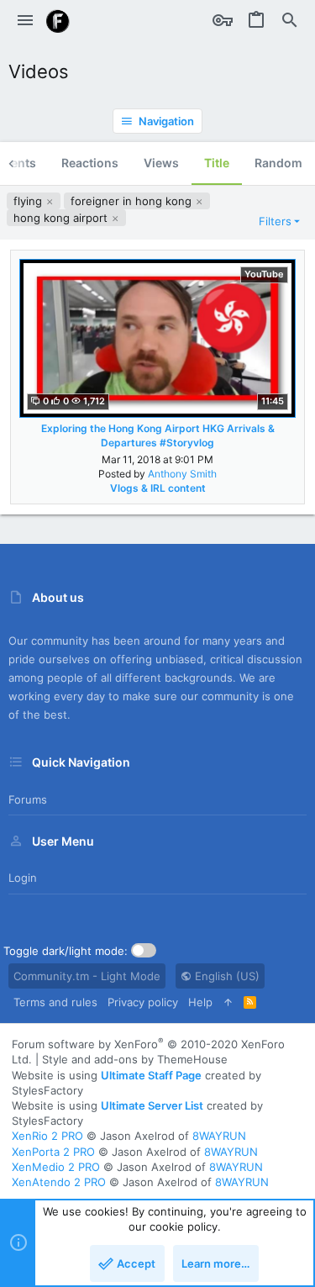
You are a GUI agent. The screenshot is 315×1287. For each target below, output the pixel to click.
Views (161, 163)
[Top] (228, 1002)
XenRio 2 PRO (47, 1135)
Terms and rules (55, 1002)
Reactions (89, 163)
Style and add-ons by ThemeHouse (135, 1059)
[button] (25, 21)
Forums (27, 799)
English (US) (226, 976)
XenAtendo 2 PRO (59, 1182)
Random (278, 163)
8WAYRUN (219, 1135)
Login (22, 877)
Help (200, 1002)
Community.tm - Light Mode (86, 976)
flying (29, 201)
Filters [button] (275, 221)
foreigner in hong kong (133, 201)
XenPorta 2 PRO (53, 1151)
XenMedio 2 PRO (56, 1167)
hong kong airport (62, 217)
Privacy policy (143, 1002)
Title (216, 163)
